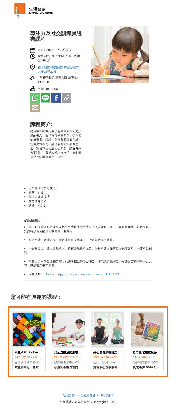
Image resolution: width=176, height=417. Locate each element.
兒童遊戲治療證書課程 (69, 352)
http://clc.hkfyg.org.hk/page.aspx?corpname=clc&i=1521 (82, 274)
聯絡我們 (107, 395)
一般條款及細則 (88, 395)
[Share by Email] (35, 107)
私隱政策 (69, 395)
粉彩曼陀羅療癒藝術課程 (149, 352)
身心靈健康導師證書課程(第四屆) (115, 352)
